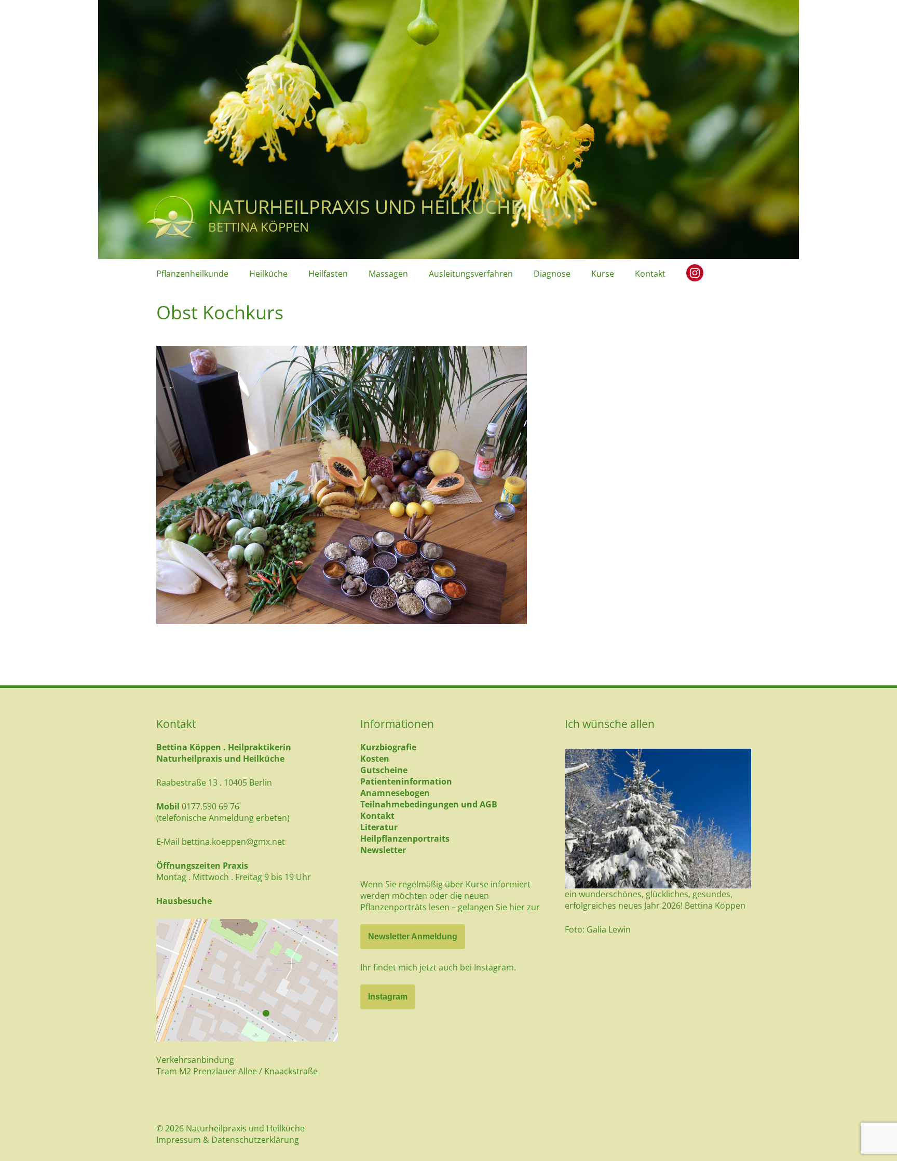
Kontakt (650, 273)
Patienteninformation (406, 781)
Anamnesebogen (395, 793)
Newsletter (383, 850)
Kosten (374, 758)
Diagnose (552, 273)
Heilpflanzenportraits (405, 838)
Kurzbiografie (388, 747)
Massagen (388, 273)
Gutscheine (383, 770)
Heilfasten (328, 273)
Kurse (602, 273)
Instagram (387, 996)
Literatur (379, 827)
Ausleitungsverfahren (471, 273)
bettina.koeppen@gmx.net (233, 841)
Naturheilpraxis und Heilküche (364, 207)
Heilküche (268, 273)
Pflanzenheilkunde (192, 273)
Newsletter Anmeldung (412, 936)
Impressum (178, 1139)
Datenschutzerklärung (255, 1139)
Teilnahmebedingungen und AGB (428, 804)
